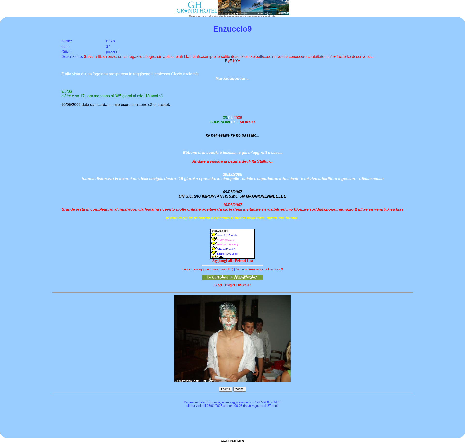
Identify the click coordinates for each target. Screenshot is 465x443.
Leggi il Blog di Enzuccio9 (232, 285)
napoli (234, 440)
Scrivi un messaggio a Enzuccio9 (259, 269)
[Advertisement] (232, 423)
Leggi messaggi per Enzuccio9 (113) (207, 269)
